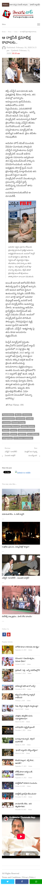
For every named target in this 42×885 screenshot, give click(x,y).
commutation (8, 418)
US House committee (23, 438)
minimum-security (26, 430)
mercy (13, 430)
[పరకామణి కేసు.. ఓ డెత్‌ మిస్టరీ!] (21, 489)
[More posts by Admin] (4, 49)
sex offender (33, 434)
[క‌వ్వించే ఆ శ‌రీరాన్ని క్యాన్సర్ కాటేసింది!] (7, 695)
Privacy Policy (28, 877)
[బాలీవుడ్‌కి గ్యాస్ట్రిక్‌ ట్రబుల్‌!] (7, 728)
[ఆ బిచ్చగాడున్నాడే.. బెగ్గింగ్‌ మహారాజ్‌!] (7, 739)
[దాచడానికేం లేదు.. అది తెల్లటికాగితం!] (7, 804)
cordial (30, 418)
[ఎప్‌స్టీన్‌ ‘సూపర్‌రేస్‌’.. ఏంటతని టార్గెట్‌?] (21, 556)
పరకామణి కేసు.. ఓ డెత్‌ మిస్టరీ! (13, 514)
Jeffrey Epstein (27, 426)
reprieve (22, 434)
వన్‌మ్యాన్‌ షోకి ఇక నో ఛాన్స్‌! (25, 686)
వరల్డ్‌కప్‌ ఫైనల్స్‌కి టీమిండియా (25, 794)
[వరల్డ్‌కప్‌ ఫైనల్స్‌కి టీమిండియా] (7, 794)
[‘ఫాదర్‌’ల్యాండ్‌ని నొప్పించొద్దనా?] (7, 751)
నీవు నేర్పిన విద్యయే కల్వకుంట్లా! (26, 706)
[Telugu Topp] (21, 14)
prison (13, 434)
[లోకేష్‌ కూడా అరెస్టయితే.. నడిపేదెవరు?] (7, 772)
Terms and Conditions (11, 877)
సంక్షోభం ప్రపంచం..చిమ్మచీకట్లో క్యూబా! (15, 547)
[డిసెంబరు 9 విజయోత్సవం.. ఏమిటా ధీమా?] (7, 659)
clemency (27, 415)
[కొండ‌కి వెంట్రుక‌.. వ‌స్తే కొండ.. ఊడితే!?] (7, 761)
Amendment (8, 415)
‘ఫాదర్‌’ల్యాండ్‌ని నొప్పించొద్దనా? (26, 750)
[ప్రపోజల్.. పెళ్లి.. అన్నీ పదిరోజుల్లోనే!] (7, 671)
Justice (6, 430)
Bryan (18, 415)
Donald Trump (18, 422)
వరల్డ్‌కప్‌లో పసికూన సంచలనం (26, 783)
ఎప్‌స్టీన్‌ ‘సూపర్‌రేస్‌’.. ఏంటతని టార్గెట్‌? (15, 578)
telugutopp (7, 438)
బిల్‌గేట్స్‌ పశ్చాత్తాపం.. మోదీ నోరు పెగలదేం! (17, 616)
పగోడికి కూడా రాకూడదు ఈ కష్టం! (27, 647)
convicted (20, 418)
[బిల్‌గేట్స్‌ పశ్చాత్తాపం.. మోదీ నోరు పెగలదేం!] (21, 587)
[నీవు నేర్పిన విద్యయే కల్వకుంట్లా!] (7, 706)
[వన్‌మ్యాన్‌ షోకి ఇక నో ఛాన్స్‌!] (7, 686)
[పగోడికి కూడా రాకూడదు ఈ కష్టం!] (7, 647)
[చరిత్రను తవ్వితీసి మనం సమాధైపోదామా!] (7, 716)
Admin (30, 650)
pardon (6, 434)
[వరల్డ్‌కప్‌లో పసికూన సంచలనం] (7, 783)
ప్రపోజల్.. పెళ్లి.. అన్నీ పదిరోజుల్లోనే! (27, 670)
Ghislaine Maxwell (11, 426)
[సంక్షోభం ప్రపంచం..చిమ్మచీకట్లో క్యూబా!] (21, 524)
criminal (6, 422)
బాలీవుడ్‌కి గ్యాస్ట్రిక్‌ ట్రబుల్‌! (25, 727)
